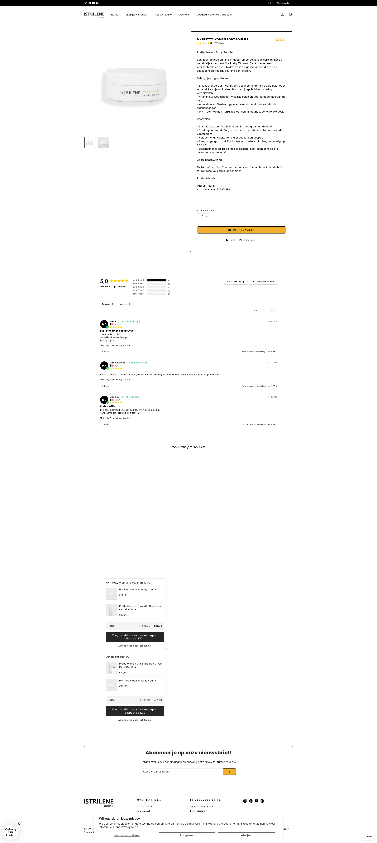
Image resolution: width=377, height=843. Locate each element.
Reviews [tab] (106, 304)
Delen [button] (107, 351)
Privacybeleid (197, 811)
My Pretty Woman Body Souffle (115, 345)
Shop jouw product (137, 15)
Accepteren (187, 835)
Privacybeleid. (130, 827)
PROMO (114, 15)
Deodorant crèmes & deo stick (214, 15)
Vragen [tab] (123, 304)
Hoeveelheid (207, 210)
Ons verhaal (143, 811)
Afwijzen (246, 835)
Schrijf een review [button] (265, 281)
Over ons (184, 15)
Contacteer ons (145, 806)
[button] (270, 351)
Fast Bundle (145, 645)
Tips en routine (163, 15)
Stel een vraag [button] (236, 281)
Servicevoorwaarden (201, 806)
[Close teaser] (19, 823)
